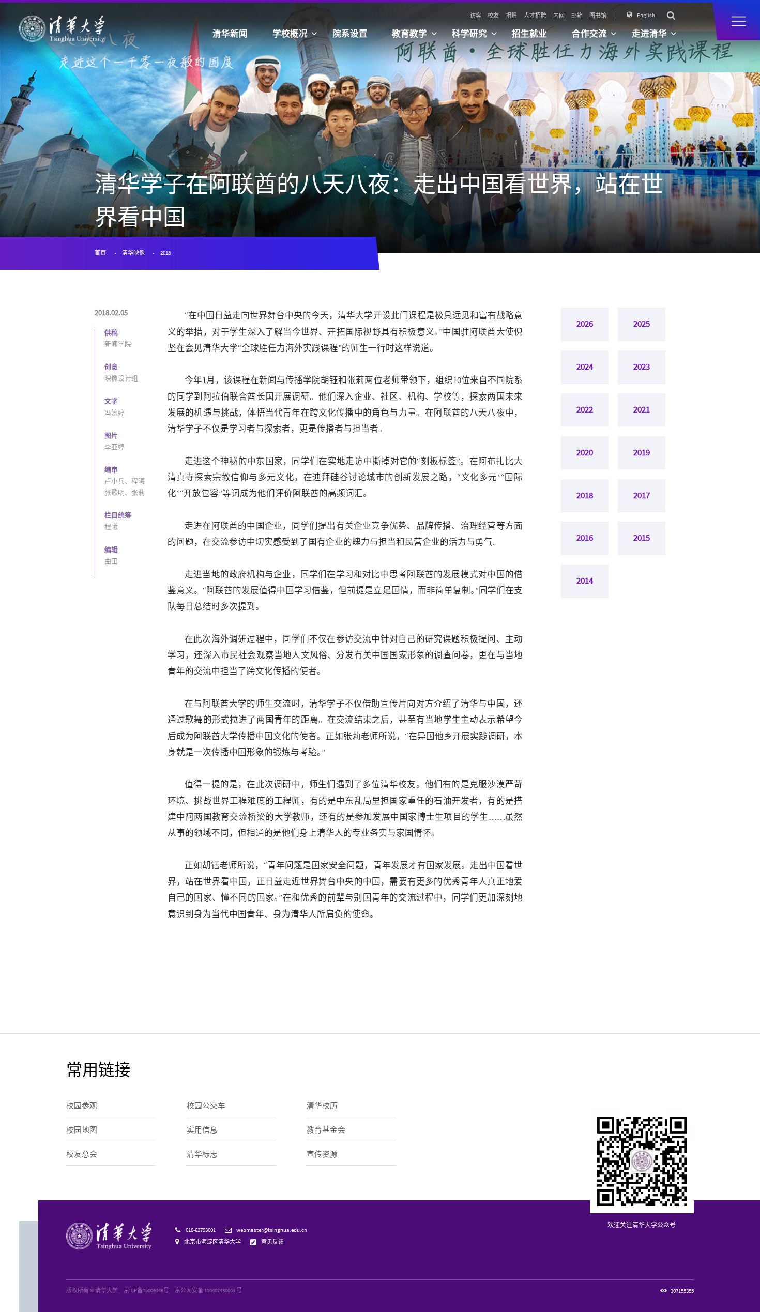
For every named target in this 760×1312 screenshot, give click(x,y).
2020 (584, 452)
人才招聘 (535, 15)
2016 (584, 537)
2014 (584, 580)
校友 (493, 15)
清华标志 (202, 1154)
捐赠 (511, 15)
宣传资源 (322, 1154)
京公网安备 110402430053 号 (208, 1290)
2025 (641, 323)
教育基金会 (326, 1130)
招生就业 (529, 33)
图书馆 (597, 15)
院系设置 (350, 33)
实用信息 (202, 1130)
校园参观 (81, 1105)
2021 (641, 409)
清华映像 (133, 252)
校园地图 (81, 1130)
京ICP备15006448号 (146, 1290)
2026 (584, 323)
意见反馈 (272, 1241)
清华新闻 (230, 33)
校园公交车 (206, 1105)
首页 (100, 252)
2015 (641, 537)
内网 (559, 15)
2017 (641, 495)
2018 (165, 252)
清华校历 (322, 1105)
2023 (641, 366)
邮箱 (577, 15)
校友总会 (81, 1154)
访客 (475, 15)
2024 (584, 366)
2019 (641, 452)
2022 (584, 409)
